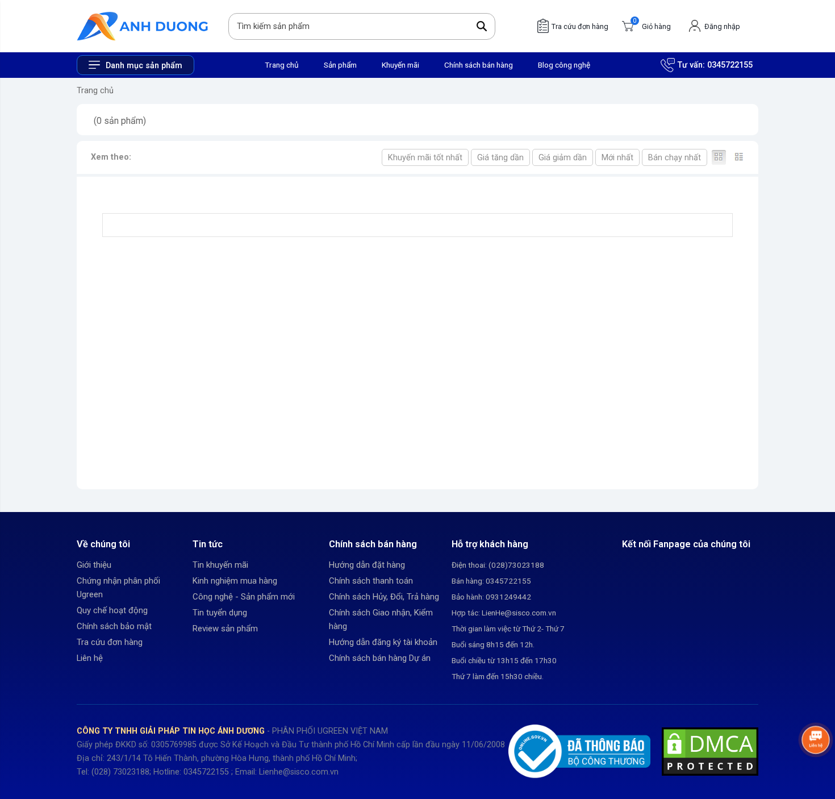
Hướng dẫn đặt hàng (367, 565)
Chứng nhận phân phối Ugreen (118, 588)
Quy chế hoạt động (112, 610)
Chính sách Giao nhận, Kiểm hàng (381, 619)
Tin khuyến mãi (220, 565)
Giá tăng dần (500, 158)
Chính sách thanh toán (371, 581)
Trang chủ (282, 64)
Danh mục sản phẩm (144, 65)
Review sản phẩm (225, 628)
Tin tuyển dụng (220, 612)
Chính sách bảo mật (114, 626)
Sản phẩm (340, 64)
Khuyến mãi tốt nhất (425, 158)
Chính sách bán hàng (478, 64)
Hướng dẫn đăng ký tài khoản (383, 642)
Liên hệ (90, 658)
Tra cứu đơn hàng (110, 642)
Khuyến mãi (400, 64)
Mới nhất (617, 158)
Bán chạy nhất (674, 158)
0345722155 (730, 65)
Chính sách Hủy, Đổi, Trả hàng (384, 597)
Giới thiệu (94, 565)
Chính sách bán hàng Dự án (380, 658)
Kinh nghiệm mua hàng (235, 581)
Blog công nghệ (564, 64)
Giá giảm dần (562, 158)
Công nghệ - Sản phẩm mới (244, 597)
